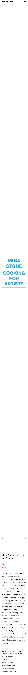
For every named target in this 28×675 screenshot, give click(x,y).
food (12, 668)
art (10, 668)
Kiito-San (10, 656)
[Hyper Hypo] (7, 1)
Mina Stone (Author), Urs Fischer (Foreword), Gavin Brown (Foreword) (13, 652)
